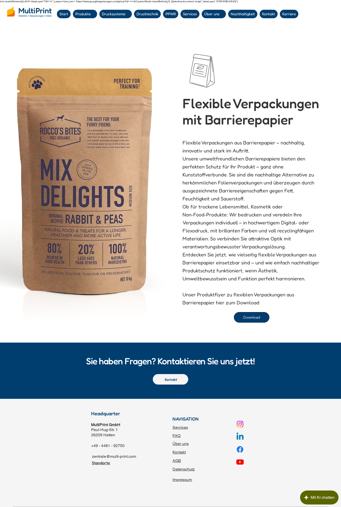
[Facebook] (240, 449)
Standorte (101, 462)
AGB (176, 460)
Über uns (180, 443)
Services (180, 427)
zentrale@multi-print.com (114, 456)
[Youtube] (240, 462)
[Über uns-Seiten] (222, 14)
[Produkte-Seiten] (93, 14)
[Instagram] (240, 424)
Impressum (182, 479)
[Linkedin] (240, 437)
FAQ (176, 435)
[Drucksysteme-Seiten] (128, 14)
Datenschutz (183, 469)
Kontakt (179, 452)
